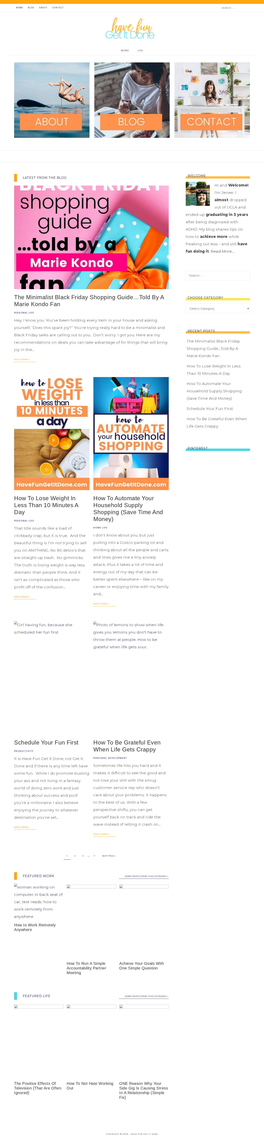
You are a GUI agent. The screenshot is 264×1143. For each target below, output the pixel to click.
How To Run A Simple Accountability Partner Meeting (86, 968)
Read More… (222, 251)
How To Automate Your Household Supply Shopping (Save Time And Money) (214, 391)
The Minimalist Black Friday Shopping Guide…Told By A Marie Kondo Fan (213, 348)
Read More (21, 359)
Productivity (24, 751)
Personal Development (110, 758)
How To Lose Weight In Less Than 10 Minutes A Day (46, 505)
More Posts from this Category (146, 876)
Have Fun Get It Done (132, 29)
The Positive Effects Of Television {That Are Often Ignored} (37, 1088)
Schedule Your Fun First (46, 742)
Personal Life (24, 312)
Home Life (100, 527)
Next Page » (109, 856)
